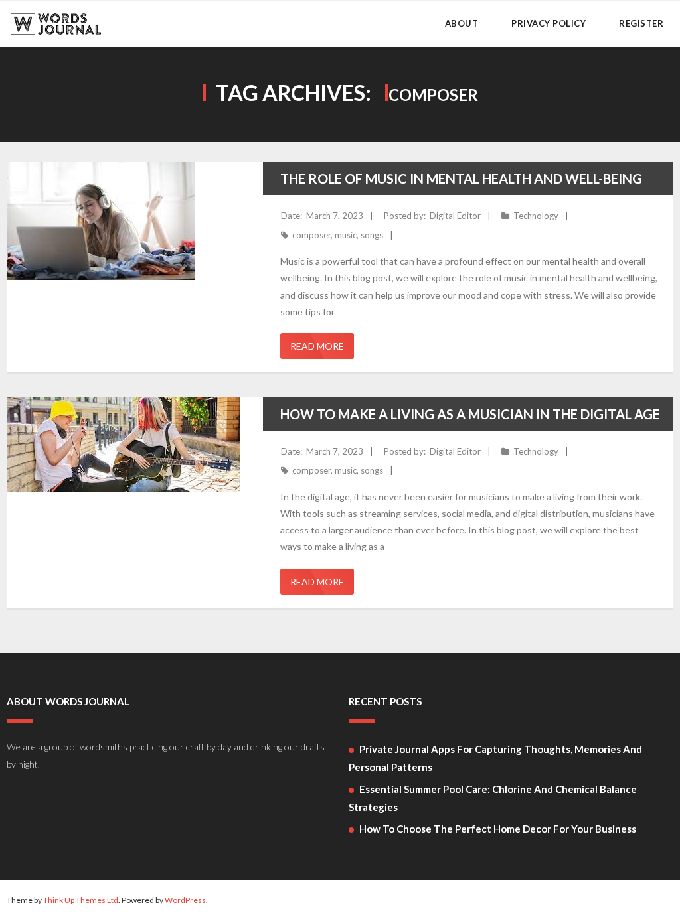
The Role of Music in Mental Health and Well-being (461, 178)
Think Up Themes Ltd (80, 900)
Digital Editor (455, 215)
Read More (317, 346)
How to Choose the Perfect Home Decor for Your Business (497, 829)
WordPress (185, 900)
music (346, 235)
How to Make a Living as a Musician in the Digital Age (470, 414)
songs (372, 235)
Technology (535, 215)
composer (311, 235)
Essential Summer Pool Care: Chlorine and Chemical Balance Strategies (493, 798)
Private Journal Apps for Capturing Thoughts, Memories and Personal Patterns (495, 758)
